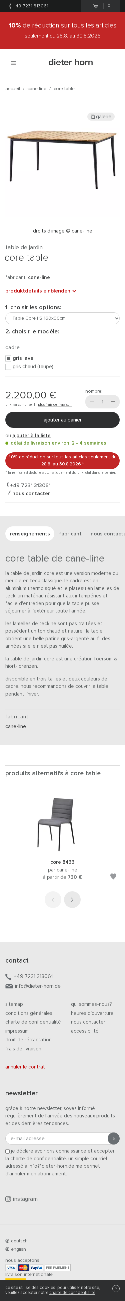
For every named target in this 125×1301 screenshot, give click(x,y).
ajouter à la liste (31, 435)
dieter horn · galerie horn (70, 63)
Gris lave (23, 358)
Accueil (12, 88)
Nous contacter (88, 1022)
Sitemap (14, 1004)
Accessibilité (85, 1031)
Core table (64, 88)
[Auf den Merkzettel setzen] (113, 878)
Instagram (25, 1199)
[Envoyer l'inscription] (114, 1138)
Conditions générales (28, 1013)
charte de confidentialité (72, 1293)
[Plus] (113, 401)
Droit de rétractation (28, 1039)
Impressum (17, 1031)
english (18, 1249)
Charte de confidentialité (33, 1022)
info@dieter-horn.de (38, 986)
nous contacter (30, 493)
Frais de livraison (23, 1048)
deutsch (19, 1241)
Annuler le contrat (25, 1066)
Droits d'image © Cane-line (62, 231)
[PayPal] (36, 1267)
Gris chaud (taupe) (33, 366)
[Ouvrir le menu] (13, 63)
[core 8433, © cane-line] (62, 849)
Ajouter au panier (63, 419)
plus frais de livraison (55, 404)
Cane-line (36, 88)
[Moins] (92, 401)
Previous (53, 899)
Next (72, 899)
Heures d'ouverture (92, 1013)
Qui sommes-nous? (91, 1004)
